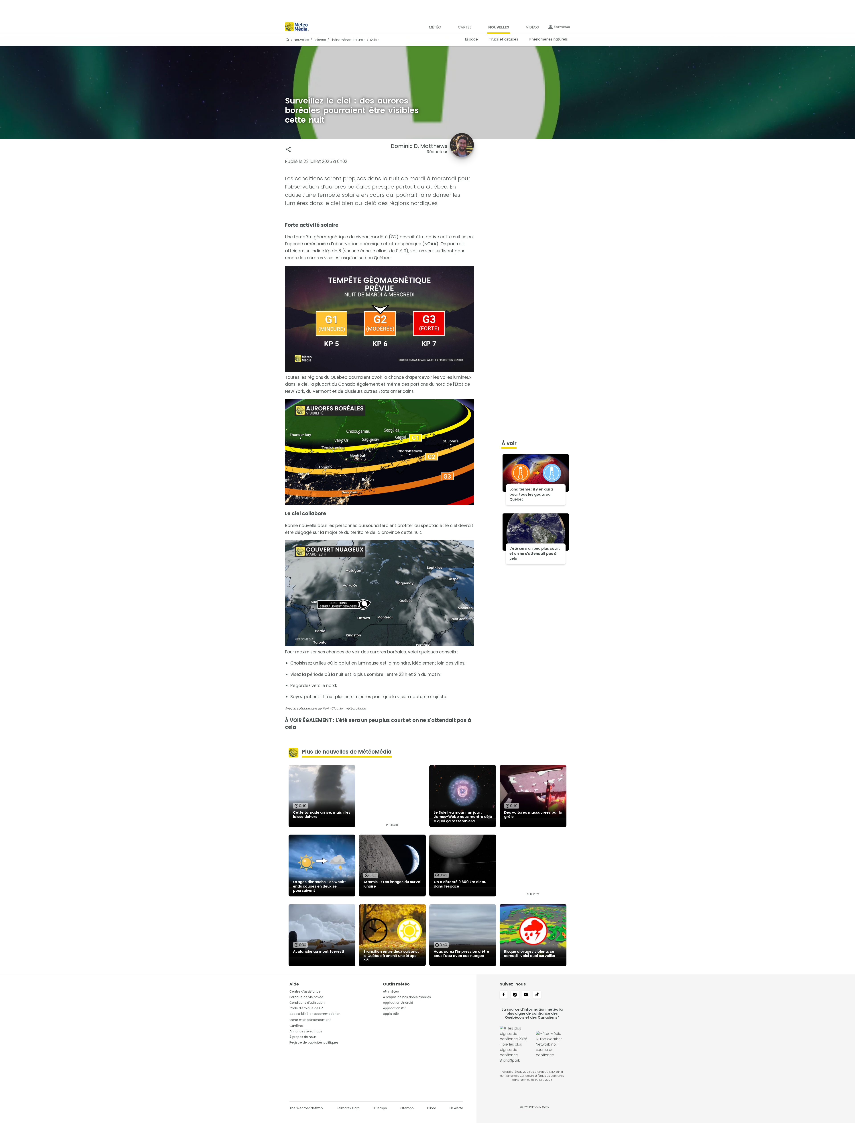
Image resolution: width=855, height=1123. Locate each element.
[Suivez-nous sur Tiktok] (537, 995)
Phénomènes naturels (347, 40)
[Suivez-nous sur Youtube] (525, 995)
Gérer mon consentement (310, 1020)
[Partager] (288, 149)
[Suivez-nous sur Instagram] (514, 995)
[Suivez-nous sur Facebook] (503, 995)
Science (320, 40)
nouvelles (301, 40)
